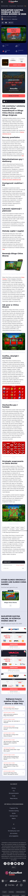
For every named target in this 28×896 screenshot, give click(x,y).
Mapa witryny (13, 798)
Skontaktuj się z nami (14, 831)
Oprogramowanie (14, 793)
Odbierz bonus (17, 65)
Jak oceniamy (13, 833)
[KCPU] (24, 881)
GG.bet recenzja (14, 691)
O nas (13, 828)
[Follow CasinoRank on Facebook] (5, 863)
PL (13, 867)
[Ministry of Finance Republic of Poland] (5, 881)
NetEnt (14, 818)
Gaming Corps (14, 816)
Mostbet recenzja (14, 646)
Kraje (13, 796)
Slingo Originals (20, 565)
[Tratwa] (9, 885)
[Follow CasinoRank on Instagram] (8, 863)
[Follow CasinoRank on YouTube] (15, 863)
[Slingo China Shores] (10, 599)
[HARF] (15, 881)
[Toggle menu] (2, 1)
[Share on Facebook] (6, 22)
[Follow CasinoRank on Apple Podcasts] (22, 863)
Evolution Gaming (14, 811)
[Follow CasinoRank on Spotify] (18, 863)
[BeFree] (17, 885)
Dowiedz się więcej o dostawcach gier (11, 179)
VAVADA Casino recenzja (13, 670)
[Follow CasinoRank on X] (12, 863)
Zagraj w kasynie (13, 30)
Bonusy (14, 788)
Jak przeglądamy (13, 836)
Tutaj (22, 155)
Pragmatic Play (14, 808)
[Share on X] (2, 22)
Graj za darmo (14, 37)
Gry (14, 790)
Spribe (14, 813)
